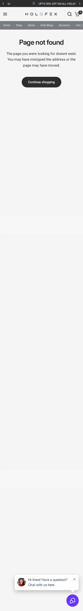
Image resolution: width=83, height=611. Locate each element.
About (31, 25)
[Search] (69, 14)
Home (6, 25)
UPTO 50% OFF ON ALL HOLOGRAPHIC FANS (51, 3)
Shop (19, 25)
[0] (76, 14)
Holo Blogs (46, 25)
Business (64, 25)
